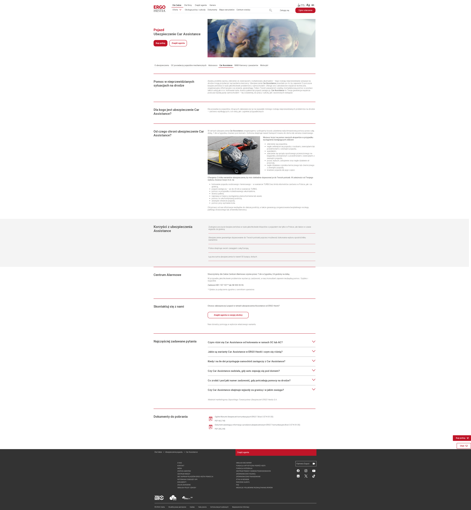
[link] (301, 5)
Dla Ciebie (176, 5)
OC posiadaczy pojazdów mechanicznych (188, 65)
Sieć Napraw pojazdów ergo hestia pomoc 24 (195, 476)
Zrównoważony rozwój (246, 474)
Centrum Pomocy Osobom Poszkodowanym (253, 471)
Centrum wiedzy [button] (243, 10)
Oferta (175, 10)
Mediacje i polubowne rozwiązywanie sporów (254, 488)
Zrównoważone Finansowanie (248, 476)
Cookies (192, 507)
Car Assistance (225, 65)
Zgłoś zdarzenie (305, 10)
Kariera (213, 5)
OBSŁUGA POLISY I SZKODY (186, 488)
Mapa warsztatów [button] (227, 10)
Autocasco (212, 65)
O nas (179, 463)
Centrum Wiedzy (183, 474)
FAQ (237, 485)
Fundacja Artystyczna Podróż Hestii (250, 466)
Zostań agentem (184, 471)
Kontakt (180, 466)
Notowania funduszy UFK (187, 479)
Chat (462, 446)
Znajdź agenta (201, 5)
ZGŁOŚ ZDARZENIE (184, 485)
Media (179, 468)
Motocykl (264, 65)
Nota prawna (202, 507)
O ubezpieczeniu (162, 65)
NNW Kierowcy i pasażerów (246, 65)
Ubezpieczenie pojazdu (174, 452)
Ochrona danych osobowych (219, 507)
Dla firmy (188, 5)
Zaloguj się (284, 10)
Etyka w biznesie (242, 479)
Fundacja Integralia (244, 468)
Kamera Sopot (303, 463)
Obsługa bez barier (244, 463)
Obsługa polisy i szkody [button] (195, 10)
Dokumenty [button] (212, 10)
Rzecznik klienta (243, 482)
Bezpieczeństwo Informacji (240, 507)
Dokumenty (181, 482)
